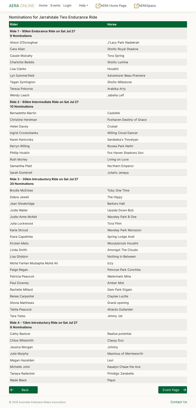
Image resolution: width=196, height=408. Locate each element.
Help (82, 5)
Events (55, 5)
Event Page (171, 390)
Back (25, 390)
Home (43, 5)
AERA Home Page (113, 5)
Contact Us (179, 402)
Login (67, 5)
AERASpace (147, 5)
